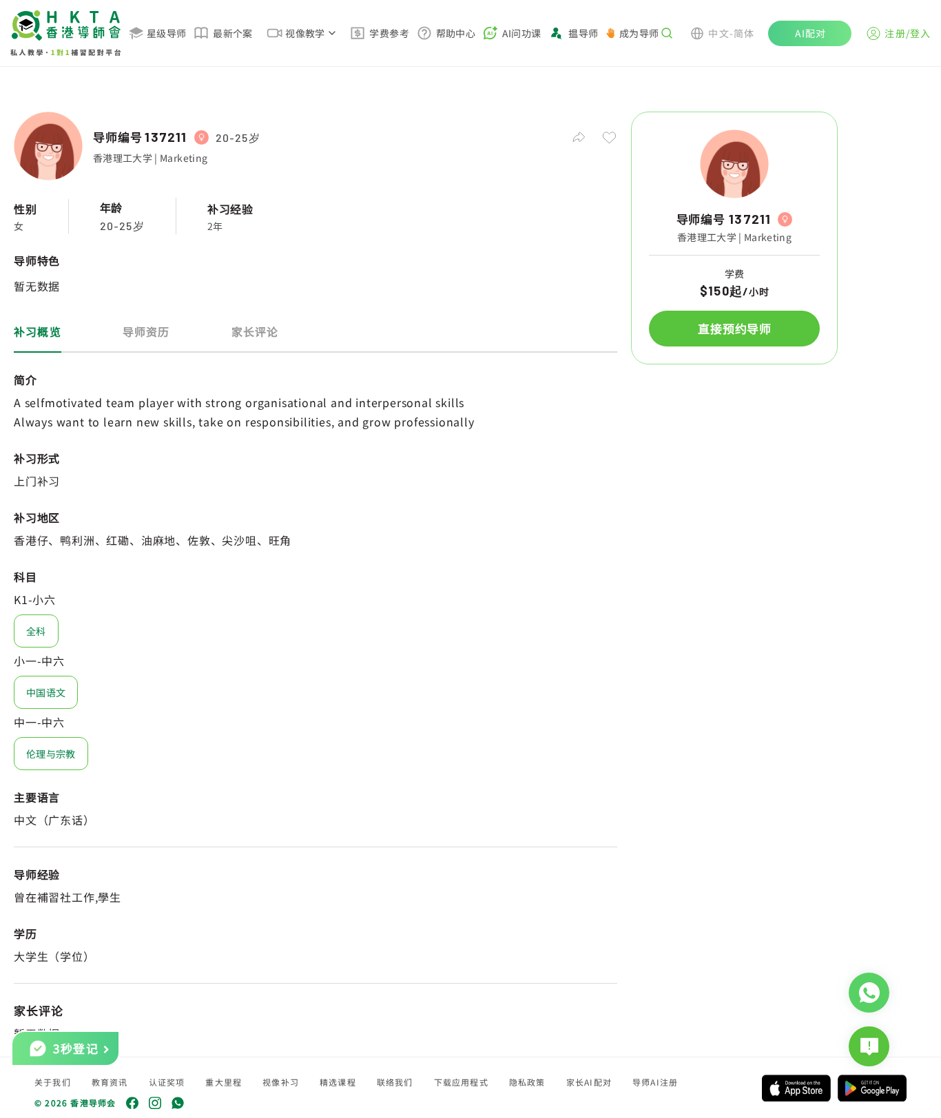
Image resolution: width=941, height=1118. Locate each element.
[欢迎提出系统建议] (869, 1046)
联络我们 (395, 1082)
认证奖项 (167, 1082)
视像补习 (280, 1082)
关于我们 (52, 1082)
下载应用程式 (461, 1082)
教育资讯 (110, 1082)
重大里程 (223, 1082)
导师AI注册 (655, 1082)
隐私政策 (527, 1082)
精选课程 (338, 1082)
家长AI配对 (589, 1082)
